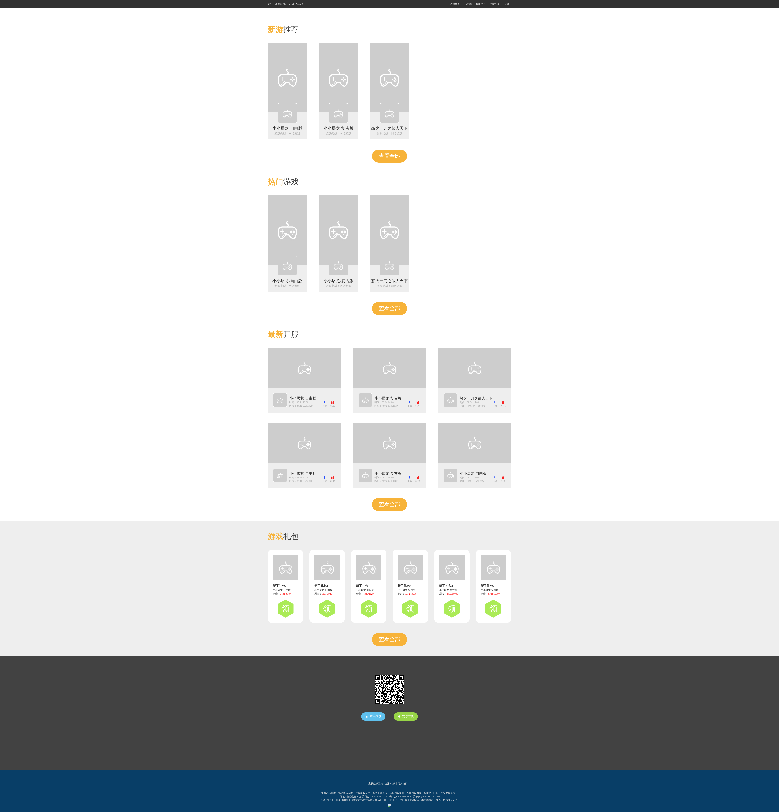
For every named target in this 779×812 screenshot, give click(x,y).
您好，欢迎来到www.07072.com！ (286, 4)
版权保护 (390, 783)
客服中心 (480, 4)
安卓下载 (408, 716)
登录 (506, 4)
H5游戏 (468, 4)
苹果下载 (375, 716)
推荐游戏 (494, 4)
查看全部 (389, 156)
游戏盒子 (455, 4)
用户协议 (402, 783)
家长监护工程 (375, 783)
